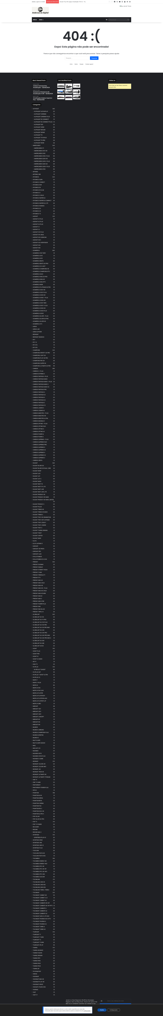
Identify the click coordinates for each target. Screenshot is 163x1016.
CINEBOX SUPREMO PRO (40, 444)
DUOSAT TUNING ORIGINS (40, 530)
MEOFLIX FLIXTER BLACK (40, 698)
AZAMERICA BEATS (38, 261)
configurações (87, 1011)
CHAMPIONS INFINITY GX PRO (41, 352)
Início (35, 19)
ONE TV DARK (37, 782)
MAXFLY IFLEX (37, 682)
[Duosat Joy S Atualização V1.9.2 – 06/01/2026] (76, 97)
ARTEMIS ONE (37, 174)
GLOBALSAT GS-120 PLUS (40, 622)
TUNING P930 (37, 966)
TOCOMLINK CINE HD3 (39, 887)
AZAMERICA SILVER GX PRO (40, 318)
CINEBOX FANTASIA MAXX (40, 379)
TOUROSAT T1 (37, 934)
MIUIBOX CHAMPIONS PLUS (41, 732)
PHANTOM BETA (37, 800)
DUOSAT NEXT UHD (38, 489)
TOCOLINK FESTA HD (39, 853)
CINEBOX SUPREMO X (39, 452)
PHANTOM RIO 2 (37, 808)
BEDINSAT (36, 334)
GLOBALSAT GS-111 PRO (39, 619)
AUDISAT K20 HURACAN (39, 237)
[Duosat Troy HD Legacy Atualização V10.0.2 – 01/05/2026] (76, 86)
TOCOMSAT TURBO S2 (39, 929)
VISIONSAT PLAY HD (38, 981)
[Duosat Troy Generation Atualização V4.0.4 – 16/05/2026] (61, 91)
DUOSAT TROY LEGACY (39, 522)
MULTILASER (36, 740)
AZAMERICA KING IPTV (39, 282)
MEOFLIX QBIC (37, 703)
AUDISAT (35, 216)
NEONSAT (35, 761)
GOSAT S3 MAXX (37, 659)
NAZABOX (35, 750)
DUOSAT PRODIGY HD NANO (41, 497)
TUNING (35, 947)
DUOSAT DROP (37, 471)
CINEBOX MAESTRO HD (39, 415)
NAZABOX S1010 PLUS (39, 756)
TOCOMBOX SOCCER (39, 876)
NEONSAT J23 (37, 769)
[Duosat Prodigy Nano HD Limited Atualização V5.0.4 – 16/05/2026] (61, 97)
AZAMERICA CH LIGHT (39, 266)
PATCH (35, 790)
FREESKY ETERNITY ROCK (40, 569)
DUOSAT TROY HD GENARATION (42, 517)
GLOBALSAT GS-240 (38, 630)
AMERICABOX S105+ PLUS (42, 156)
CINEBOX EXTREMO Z (39, 373)
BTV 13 (35, 342)
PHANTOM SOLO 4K (38, 811)
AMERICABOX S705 (39, 169)
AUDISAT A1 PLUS (38, 219)
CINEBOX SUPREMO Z (39, 457)
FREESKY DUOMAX (38, 564)
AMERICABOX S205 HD (41, 158)
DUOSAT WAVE (37, 538)
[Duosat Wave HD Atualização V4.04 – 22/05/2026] (61, 86)
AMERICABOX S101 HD (40, 150)
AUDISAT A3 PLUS (38, 224)
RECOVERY (36, 827)
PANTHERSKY (36, 785)
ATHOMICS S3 (37, 208)
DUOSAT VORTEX (38, 535)
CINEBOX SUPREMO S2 (39, 450)
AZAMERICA (36, 250)
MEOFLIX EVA (36, 687)
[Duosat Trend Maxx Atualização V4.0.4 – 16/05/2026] (68, 91)
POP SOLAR (36, 816)
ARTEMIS (35, 171)
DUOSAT (35, 463)
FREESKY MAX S (37, 598)
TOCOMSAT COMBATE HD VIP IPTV (43, 905)
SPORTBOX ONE (37, 842)
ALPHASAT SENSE (39, 132)
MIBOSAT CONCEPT (38, 716)
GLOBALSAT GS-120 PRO (40, 624)
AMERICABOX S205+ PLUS (42, 161)
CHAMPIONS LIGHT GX (39, 355)
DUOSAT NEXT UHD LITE (40, 492)
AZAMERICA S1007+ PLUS (40, 305)
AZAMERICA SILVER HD (39, 321)
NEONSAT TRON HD (38, 771)
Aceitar (102, 1010)
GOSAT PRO (36, 653)
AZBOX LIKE (36, 329)
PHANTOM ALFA (37, 795)
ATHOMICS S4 (37, 211)
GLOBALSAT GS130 (38, 645)
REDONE (35, 829)
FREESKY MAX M (37, 596)
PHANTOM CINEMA (38, 803)
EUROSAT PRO (37, 551)
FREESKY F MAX (37, 572)
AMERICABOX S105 (39, 153)
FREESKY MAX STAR (38, 601)
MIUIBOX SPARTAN (38, 735)
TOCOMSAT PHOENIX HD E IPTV (42, 918)
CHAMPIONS (36, 350)
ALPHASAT (36, 108)
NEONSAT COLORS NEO (39, 766)
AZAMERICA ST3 (37, 324)
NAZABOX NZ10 (37, 753)
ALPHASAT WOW (39, 143)
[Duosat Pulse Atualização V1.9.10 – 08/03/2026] (76, 91)
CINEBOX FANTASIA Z (39, 402)
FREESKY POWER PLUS (39, 604)
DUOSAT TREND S (38, 514)
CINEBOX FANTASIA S (39, 392)
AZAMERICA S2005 (38, 313)
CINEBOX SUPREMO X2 (39, 455)
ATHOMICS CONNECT (39, 182)
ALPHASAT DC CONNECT (41, 119)
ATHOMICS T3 (37, 213)
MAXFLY (35, 680)
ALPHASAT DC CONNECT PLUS (43, 122)
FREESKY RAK (37, 606)
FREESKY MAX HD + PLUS (40, 588)
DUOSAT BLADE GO (38, 465)
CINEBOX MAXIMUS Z (39, 421)
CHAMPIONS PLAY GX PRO (40, 358)
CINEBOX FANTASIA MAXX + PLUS (42, 381)
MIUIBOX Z (36, 737)
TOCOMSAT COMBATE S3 (40, 913)
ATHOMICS (36, 177)
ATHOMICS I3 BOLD (38, 195)
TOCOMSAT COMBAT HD (40, 895)
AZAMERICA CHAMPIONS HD (41, 268)
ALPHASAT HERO (39, 127)
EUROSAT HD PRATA (38, 548)
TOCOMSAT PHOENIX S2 (40, 924)
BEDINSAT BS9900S (38, 337)
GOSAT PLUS (36, 651)
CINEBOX (35, 368)
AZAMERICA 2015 (38, 258)
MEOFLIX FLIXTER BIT (39, 695)
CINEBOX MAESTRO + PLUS (40, 413)
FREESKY (35, 562)
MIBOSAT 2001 (37, 711)
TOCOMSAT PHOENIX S (39, 921)
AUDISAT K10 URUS (38, 234)
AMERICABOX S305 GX (41, 164)
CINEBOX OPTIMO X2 (39, 431)
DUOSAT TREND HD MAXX (40, 512)
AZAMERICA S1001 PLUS (40, 292)
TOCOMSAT (36, 892)
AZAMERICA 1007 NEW (39, 253)
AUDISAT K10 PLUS (38, 232)
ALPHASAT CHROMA (40, 114)
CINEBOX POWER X (38, 436)
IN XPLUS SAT (37, 672)
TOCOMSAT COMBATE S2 (40, 911)
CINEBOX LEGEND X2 (39, 410)
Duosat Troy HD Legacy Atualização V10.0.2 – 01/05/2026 (75, 1)
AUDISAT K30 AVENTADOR (40, 242)
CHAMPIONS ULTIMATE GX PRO (42, 366)
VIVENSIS (35, 989)
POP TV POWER (37, 824)
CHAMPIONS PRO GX (39, 360)
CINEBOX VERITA (37, 460)
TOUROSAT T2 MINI (38, 942)
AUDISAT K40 (36, 245)
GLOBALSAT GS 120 (38, 617)
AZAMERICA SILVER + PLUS (40, 316)
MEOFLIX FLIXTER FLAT (39, 701)
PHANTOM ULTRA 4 (38, 813)
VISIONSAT (36, 976)
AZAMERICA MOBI (38, 284)
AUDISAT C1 (36, 226)
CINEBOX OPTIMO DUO (39, 426)
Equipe (81, 64)
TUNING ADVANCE (38, 950)
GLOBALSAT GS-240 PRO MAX (41, 635)
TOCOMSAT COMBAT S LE (40, 897)
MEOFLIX (35, 685)
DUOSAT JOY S (37, 478)
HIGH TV (35, 664)
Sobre (76, 64)
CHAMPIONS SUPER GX (39, 363)
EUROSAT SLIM (37, 554)
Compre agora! (89, 64)
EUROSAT (35, 546)
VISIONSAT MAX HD (38, 979)
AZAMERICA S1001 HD (39, 289)
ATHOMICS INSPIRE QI (39, 198)
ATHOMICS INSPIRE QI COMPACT (42, 200)
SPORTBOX (36, 834)
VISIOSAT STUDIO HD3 (39, 987)
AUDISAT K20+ (37, 240)
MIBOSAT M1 (36, 719)
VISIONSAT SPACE (38, 984)
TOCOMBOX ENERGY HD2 (40, 863)
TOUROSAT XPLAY (38, 945)
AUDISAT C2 (36, 229)
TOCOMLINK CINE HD (39, 882)
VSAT (34, 992)
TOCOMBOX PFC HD (38, 866)
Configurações (113, 1010)
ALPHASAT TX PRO (39, 140)
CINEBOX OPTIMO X (38, 429)
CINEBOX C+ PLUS (38, 371)
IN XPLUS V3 (36, 677)
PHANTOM (36, 792)
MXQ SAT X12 (36, 748)
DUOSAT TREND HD (38, 509)
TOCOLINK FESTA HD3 (39, 855)
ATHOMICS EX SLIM (38, 190)
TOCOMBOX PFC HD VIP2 (40, 871)
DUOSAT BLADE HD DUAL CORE (42, 468)
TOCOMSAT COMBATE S (39, 908)
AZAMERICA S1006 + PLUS (40, 297)
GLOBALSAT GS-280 (38, 643)
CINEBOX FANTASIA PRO (40, 389)
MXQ (34, 745)
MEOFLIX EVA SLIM (38, 690)
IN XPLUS (35, 666)
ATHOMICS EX (37, 187)
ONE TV (35, 779)
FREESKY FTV (36, 577)
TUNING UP (36, 968)
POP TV (35, 821)
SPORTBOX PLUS (38, 848)
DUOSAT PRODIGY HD (39, 494)
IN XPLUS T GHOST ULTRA (40, 674)
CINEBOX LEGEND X (38, 408)
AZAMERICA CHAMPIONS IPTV (41, 271)
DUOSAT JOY (36, 476)
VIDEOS (35, 974)
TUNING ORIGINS (37, 955)
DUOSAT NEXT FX (38, 484)
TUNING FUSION (37, 953)
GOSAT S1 (35, 656)
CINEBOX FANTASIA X (39, 397)
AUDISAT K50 (36, 247)
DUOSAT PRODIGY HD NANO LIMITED (43, 499)
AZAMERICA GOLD (38, 274)
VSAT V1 (35, 995)
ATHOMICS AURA (37, 179)
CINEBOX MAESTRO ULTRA (40, 418)
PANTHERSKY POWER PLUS (40, 787)
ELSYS (35, 541)
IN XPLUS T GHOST (39, 669)
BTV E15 (35, 347)
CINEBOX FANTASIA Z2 (39, 405)
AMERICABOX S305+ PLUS (42, 166)
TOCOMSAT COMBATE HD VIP (41, 903)
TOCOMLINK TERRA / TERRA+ (41, 890)
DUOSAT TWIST (37, 533)
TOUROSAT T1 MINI (38, 937)
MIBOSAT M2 (36, 722)
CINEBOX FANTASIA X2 (39, 400)
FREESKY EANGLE (38, 567)
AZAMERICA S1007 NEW (39, 303)
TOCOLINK (36, 850)
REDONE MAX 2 (37, 832)
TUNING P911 (36, 958)
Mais (40, 19)
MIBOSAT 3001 (37, 714)
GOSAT (35, 648)
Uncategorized (37, 971)
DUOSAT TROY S (37, 527)
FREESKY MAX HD (38, 585)
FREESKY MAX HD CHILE (40, 590)
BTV (34, 339)
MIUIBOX (35, 727)
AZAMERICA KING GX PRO (40, 276)
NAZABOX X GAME (38, 758)
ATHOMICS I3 (36, 192)
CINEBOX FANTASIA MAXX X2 (41, 387)
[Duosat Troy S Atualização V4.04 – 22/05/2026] (68, 86)
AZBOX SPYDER (37, 331)
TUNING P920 (37, 963)
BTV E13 (35, 345)
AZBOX (35, 326)
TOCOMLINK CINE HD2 (39, 884)
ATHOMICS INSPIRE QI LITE (40, 203)
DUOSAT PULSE (37, 506)
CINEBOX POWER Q (38, 434)
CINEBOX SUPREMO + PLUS (40, 439)
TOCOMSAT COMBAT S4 (40, 900)
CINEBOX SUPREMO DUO (40, 442)
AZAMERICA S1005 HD (39, 295)
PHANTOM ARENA (38, 798)
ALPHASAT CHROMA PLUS (42, 116)
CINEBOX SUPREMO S (39, 447)
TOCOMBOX (36, 858)
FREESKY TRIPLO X (38, 611)
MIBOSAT (35, 706)
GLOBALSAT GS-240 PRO (40, 632)
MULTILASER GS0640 (39, 743)
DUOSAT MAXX (37, 481)
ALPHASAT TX (38, 135)
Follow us (112, 80)
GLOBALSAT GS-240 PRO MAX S (42, 638)
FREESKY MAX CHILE (39, 583)
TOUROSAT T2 (37, 939)
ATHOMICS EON (37, 184)
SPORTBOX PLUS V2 (40, 837)
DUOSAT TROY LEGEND (39, 525)
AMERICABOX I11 (39, 148)
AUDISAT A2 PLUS (38, 221)
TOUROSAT (36, 932)
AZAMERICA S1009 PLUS (40, 310)
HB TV (34, 661)
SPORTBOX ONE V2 (38, 845)
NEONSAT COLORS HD (39, 764)
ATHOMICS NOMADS (38, 205)
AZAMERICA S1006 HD (39, 300)
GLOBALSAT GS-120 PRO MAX (41, 627)
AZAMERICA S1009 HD (39, 308)
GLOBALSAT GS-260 (38, 640)
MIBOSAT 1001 (37, 708)
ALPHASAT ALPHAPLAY (41, 111)
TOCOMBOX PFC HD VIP (39, 869)
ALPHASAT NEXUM (39, 129)
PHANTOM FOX (37, 806)
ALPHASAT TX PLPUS (40, 137)
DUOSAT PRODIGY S (38, 504)
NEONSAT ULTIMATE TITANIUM (41, 777)
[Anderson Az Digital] (40, 10)
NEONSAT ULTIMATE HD (39, 774)
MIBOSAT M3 (36, 724)
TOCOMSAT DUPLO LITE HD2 (41, 916)
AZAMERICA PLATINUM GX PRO (42, 287)
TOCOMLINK (36, 879)
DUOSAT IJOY (36, 473)
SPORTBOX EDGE (38, 840)
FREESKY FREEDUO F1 (39, 575)
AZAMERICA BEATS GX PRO (40, 263)
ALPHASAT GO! (38, 124)
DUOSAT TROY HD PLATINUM (41, 520)
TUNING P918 (36, 960)
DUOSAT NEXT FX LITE (39, 486)
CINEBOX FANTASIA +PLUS (40, 376)
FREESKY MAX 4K (38, 580)
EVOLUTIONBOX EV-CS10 (40, 559)
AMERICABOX (36, 145)
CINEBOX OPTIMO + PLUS (40, 423)
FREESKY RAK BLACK (39, 609)
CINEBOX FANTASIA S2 (39, 394)
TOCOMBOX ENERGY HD (40, 861)
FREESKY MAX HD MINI (39, 593)
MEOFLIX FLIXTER (38, 693)
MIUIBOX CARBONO (38, 729)
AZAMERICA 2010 (38, 255)
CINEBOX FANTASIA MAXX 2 (40, 384)
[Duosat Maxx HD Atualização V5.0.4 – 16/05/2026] (68, 97)
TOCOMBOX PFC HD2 (39, 874)
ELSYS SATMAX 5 (38, 543)
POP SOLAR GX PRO (38, 819)
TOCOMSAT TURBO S (39, 926)
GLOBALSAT (36, 614)
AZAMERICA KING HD (39, 279)
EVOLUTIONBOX (37, 556)
